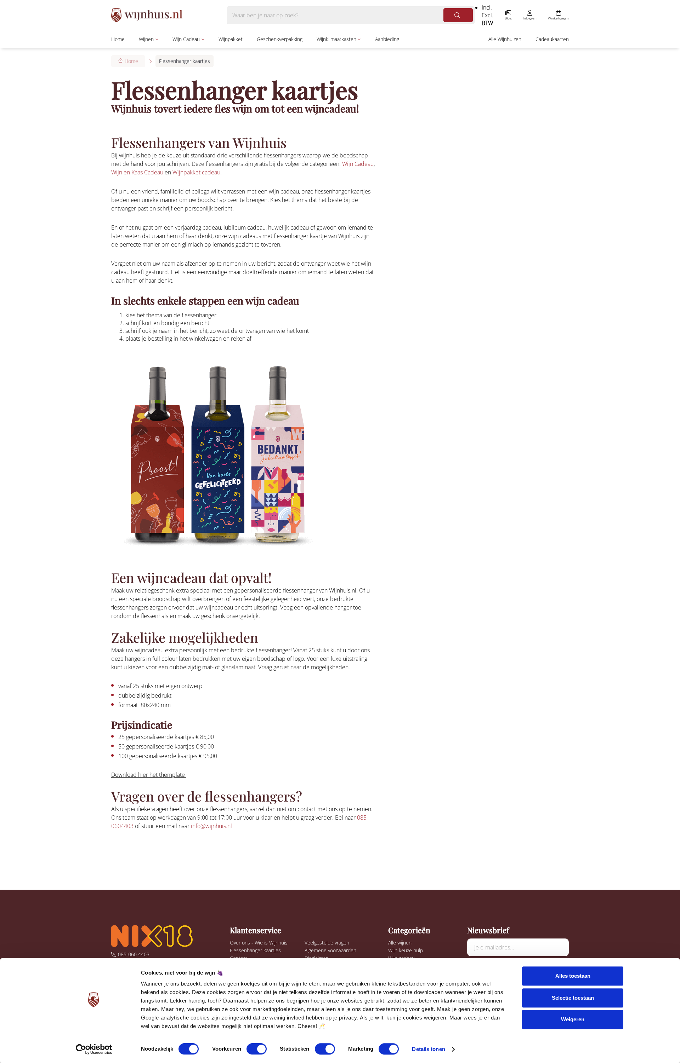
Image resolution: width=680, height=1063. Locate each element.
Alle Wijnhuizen (504, 39)
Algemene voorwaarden (330, 950)
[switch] (256, 1049)
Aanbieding (387, 39)
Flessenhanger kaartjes (255, 950)
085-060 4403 (133, 954)
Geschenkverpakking (279, 39)
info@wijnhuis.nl (211, 826)
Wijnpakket (231, 39)
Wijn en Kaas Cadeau (137, 172)
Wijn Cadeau (186, 39)
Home (118, 39)
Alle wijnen (400, 942)
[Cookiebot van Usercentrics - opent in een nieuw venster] (94, 1049)
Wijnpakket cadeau (196, 172)
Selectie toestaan (573, 998)
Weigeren (572, 1019)
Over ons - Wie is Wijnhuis (259, 942)
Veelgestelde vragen (327, 942)
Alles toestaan (572, 976)
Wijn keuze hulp (405, 950)
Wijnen (146, 39)
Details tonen (428, 1049)
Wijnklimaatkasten (336, 39)
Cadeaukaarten (552, 39)
